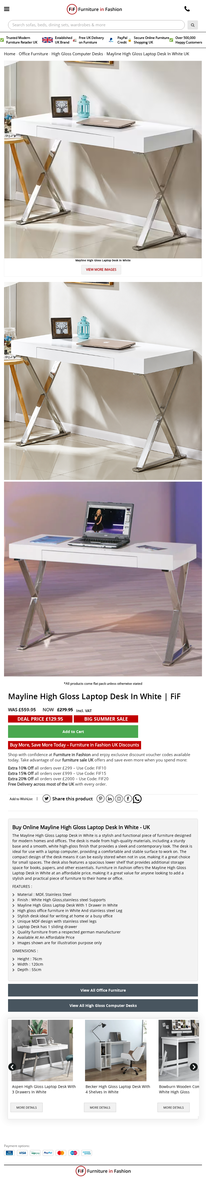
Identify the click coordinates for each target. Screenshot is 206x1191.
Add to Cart (73, 731)
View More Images (101, 269)
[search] (192, 25)
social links (46, 798)
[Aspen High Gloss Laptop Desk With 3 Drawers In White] (43, 1050)
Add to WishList (21, 799)
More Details (26, 1107)
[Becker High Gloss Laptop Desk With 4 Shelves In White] (117, 1050)
